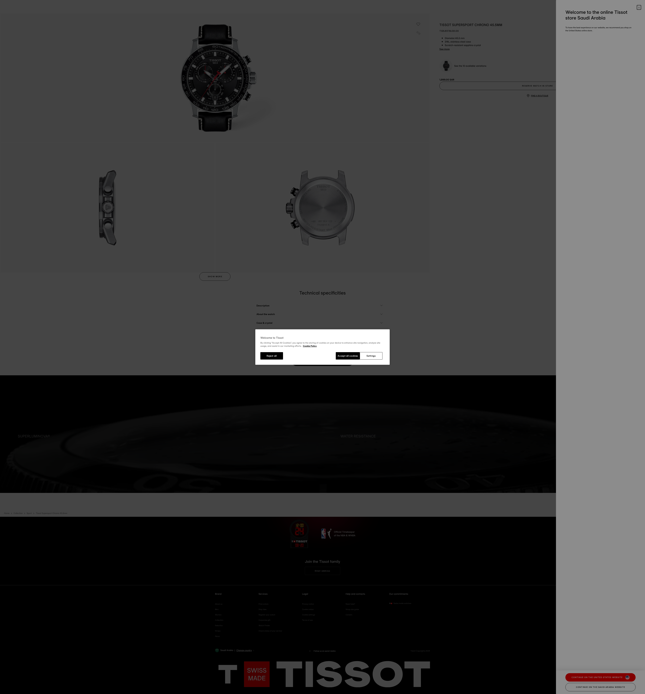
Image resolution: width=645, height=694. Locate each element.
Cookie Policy (310, 346)
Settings (371, 356)
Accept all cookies (348, 356)
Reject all (272, 356)
